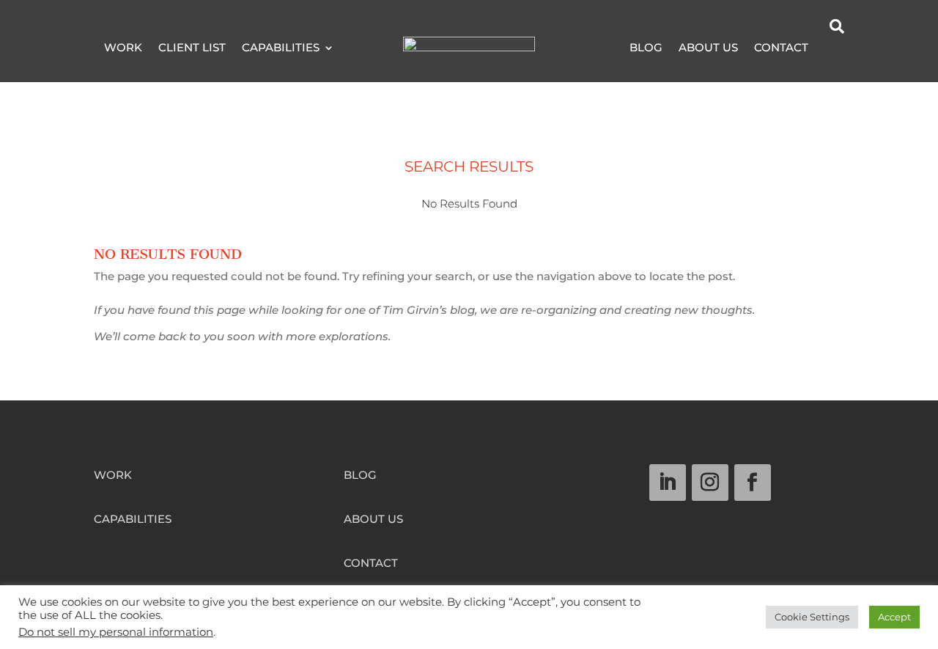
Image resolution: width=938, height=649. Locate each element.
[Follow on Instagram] (710, 482)
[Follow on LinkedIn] (667, 482)
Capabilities (281, 48)
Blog (645, 48)
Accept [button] (894, 617)
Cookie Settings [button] (812, 617)
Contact (781, 48)
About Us (708, 48)
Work (123, 48)
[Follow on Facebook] (752, 482)
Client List (192, 48)
